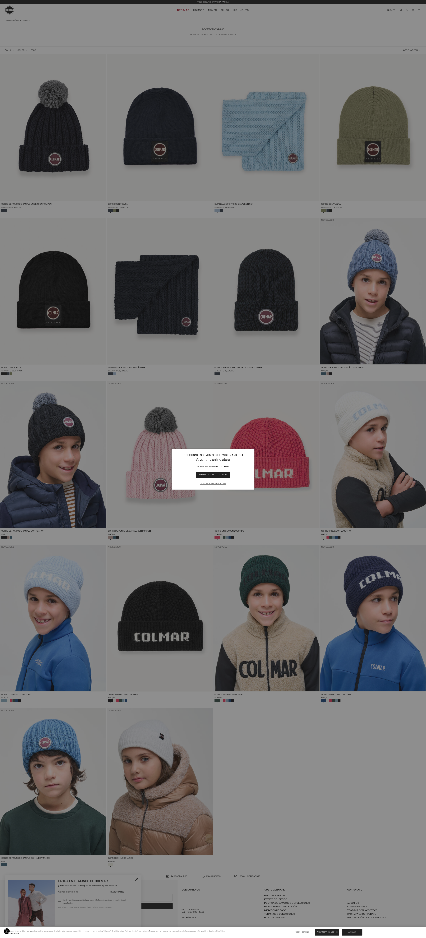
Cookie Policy (13, 934)
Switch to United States (213, 475)
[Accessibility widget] (7, 931)
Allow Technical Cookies (327, 932)
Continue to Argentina (213, 484)
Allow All (352, 932)
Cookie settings (302, 932)
